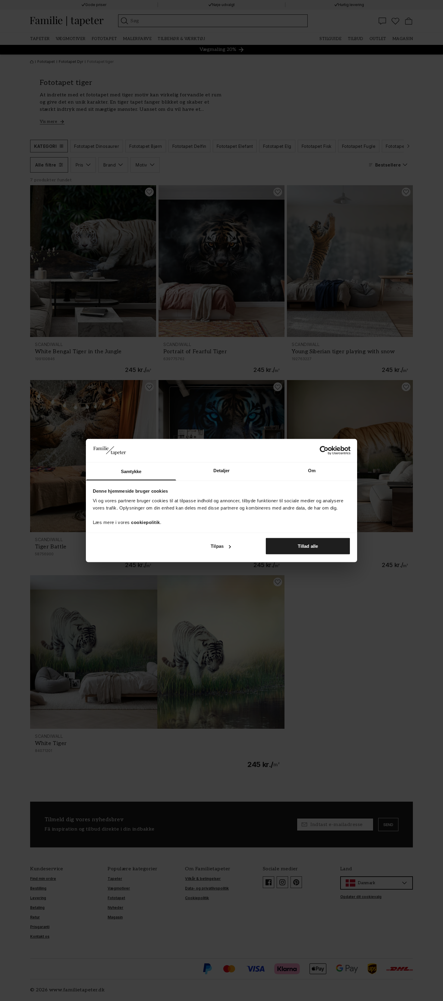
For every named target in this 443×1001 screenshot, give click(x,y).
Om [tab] (312, 470)
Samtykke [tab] (131, 471)
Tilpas (217, 546)
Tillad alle (308, 546)
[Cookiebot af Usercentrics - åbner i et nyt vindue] (324, 450)
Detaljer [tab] (221, 470)
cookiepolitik (145, 522)
